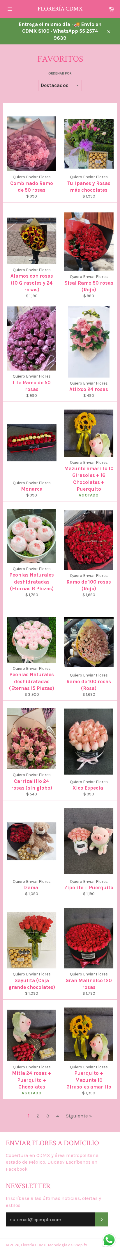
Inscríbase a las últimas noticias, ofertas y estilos (53, 1201)
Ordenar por (60, 73)
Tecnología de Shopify (67, 1245)
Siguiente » (79, 1116)
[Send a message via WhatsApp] (109, 1240)
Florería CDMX (60, 9)
